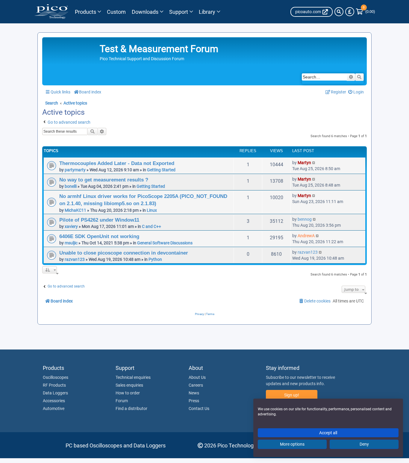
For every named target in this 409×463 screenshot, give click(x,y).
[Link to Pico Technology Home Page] (51, 11)
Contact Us (199, 408)
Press (194, 401)
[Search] (338, 11)
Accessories (54, 401)
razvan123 (75, 259)
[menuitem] (356, 92)
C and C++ (151, 226)
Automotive (53, 408)
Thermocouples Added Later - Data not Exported (116, 163)
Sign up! (291, 395)
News (194, 393)
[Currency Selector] (349, 11)
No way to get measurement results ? (103, 180)
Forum (122, 401)
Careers (196, 385)
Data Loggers (55, 393)
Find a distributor (131, 408)
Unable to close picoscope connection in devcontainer (123, 253)
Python (155, 259)
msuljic (71, 242)
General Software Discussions (165, 242)
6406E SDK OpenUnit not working (99, 236)
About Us (197, 377)
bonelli (71, 186)
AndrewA (306, 235)
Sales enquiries (129, 385)
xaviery (71, 226)
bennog (305, 219)
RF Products (54, 385)
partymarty (75, 169)
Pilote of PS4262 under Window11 (99, 220)
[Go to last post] (314, 163)
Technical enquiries (133, 377)
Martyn (304, 162)
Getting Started (161, 169)
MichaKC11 (75, 210)
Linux (152, 210)
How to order (128, 393)
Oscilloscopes (55, 377)
